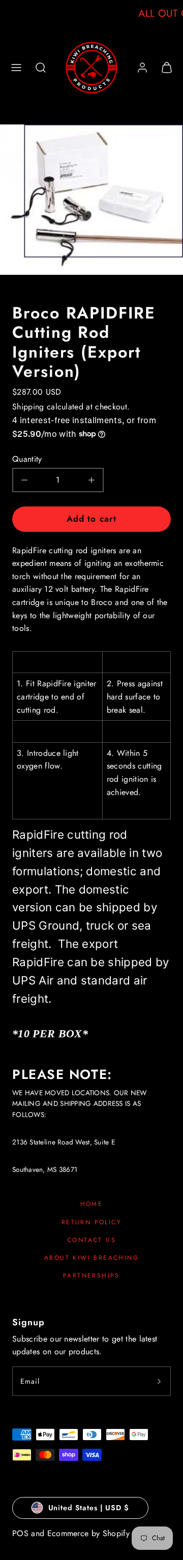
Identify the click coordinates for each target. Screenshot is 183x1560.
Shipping (28, 406)
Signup (28, 1322)
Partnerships (91, 1275)
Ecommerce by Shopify (88, 1533)
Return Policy (91, 1222)
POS (20, 1533)
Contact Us (91, 1240)
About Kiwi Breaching (91, 1257)
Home (91, 1203)
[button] (16, 67)
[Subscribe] (159, 1381)
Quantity (27, 459)
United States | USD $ (88, 1508)
